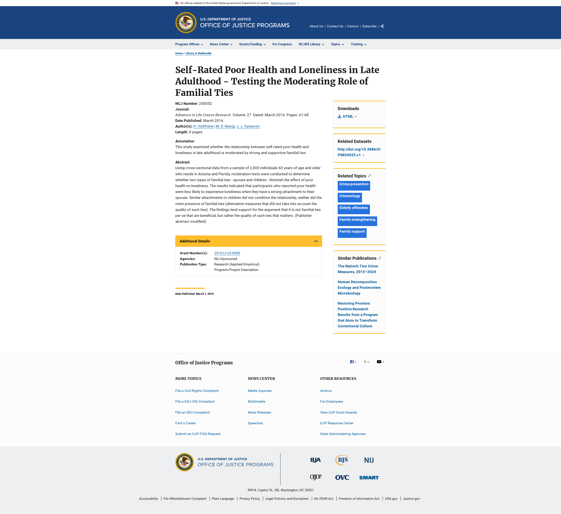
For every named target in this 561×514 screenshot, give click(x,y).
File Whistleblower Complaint (184, 499)
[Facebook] (355, 365)
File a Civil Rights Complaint (197, 391)
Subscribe (369, 26)
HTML (348, 116)
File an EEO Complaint (192, 412)
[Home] (244, 22)
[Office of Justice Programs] (186, 22)
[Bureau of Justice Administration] (316, 463)
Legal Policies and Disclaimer (287, 499)
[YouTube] (381, 365)
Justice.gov (411, 499)
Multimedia (256, 401)
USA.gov (391, 499)
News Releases (259, 412)
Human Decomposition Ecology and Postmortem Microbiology (359, 287)
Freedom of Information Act (359, 499)
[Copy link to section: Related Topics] (368, 175)
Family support (352, 231)
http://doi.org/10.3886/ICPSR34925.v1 (359, 152)
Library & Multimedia (198, 53)
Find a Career (185, 423)
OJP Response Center (336, 423)
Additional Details (195, 241)
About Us (316, 26)
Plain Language (223, 499)
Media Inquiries (260, 391)
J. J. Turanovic (248, 126)
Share (386, 29)
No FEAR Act (323, 499)
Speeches (255, 423)
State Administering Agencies (343, 434)
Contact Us (335, 26)
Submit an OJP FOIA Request (197, 434)
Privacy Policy (250, 499)
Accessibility (148, 499)
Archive (326, 391)
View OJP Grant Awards (338, 412)
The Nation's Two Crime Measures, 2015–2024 (358, 269)
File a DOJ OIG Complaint (195, 401)
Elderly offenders (353, 207)
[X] (368, 365)
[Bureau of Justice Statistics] (342, 466)
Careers (353, 26)
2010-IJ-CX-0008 (227, 253)
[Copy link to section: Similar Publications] (378, 258)
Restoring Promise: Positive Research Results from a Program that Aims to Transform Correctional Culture (358, 314)
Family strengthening (357, 219)
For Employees (331, 401)
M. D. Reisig (225, 126)
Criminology (349, 196)
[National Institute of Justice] (369, 463)
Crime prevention (353, 184)
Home (179, 53)
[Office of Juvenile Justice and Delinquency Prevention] (315, 481)
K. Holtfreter (204, 126)
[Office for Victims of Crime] (342, 480)
